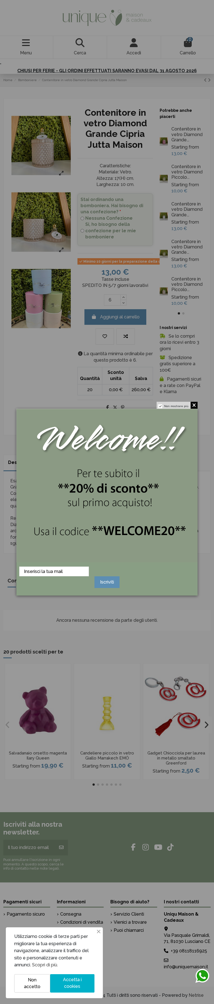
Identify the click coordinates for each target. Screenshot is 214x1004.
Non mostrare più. (176, 406)
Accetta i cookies (72, 983)
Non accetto (32, 983)
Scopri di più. (45, 964)
